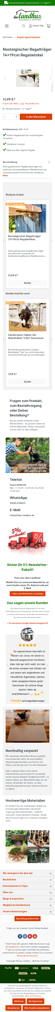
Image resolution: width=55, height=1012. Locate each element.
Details (27, 283)
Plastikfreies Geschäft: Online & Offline (29, 3)
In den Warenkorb (36, 116)
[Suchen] (23, 25)
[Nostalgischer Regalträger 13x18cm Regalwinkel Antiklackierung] (27, 218)
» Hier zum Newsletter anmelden (28, 593)
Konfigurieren (35, 1001)
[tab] (27, 168)
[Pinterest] (30, 936)
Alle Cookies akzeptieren (36, 1008)
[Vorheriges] (5, 78)
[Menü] (7, 25)
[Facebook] (20, 936)
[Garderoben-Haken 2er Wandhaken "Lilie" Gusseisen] (27, 317)
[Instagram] (25, 936)
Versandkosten (12, 947)
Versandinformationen (27, 955)
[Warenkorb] (48, 25)
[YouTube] (35, 936)
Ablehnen (19, 1001)
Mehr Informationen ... (34, 996)
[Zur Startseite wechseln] (27, 15)
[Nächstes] (50, 78)
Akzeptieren (13, 1008)
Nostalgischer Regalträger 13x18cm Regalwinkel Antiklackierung (24, 238)
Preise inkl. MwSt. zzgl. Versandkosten (21, 103)
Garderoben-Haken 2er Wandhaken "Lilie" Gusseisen (26, 336)
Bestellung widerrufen (27, 918)
